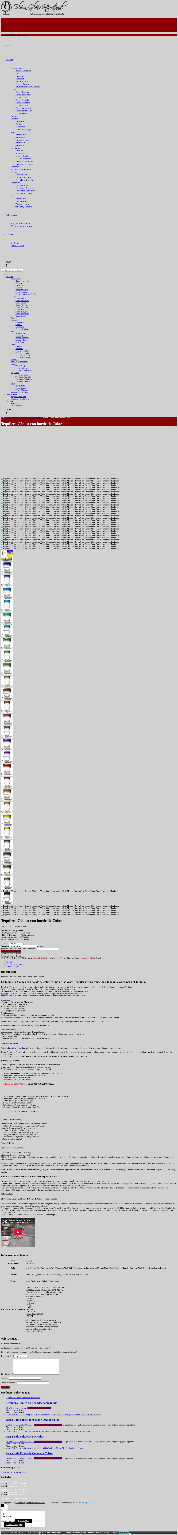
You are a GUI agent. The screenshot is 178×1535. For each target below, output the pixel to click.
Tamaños (5, 946)
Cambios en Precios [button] (8, 1030)
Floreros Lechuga (23, 129)
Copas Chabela (22, 100)
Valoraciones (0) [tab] (12, 966)
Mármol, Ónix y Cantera (21, 206)
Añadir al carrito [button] (39, 1408)
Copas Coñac (21, 97)
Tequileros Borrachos (25, 188)
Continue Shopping (14, 1524)
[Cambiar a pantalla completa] (4, 1528)
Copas (13, 89)
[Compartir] (7, 1528)
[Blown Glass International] (35, 15)
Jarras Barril (20, 134)
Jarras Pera (20, 145)
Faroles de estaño (23, 158)
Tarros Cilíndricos (23, 177)
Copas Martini (21, 105)
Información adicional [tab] (14, 964)
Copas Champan (22, 102)
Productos (9, 60)
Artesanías (37, 958)
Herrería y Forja (22, 81)
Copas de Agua (22, 92)
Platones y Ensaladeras (21, 169)
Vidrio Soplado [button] (7, 1194)
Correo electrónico (9, 1383)
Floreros (14, 118)
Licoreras (15, 166)
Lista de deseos (17, 245)
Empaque (19, 76)
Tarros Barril (21, 174)
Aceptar (124, 1533)
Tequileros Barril (23, 185)
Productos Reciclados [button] (9, 1036)
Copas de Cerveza (23, 94)
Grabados (19, 78)
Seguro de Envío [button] (7, 1143)
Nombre (5, 1378)
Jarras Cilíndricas (22, 140)
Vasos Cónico (21, 201)
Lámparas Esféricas (24, 161)
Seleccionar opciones (48, 1425)
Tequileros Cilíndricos (25, 190)
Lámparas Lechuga (23, 164)
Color (5, 944)
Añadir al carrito (11, 951)
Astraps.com (87, 1503)
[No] (130, 1533)
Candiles (19, 150)
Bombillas (19, 153)
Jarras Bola (20, 137)
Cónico (77, 958)
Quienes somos (11, 215)
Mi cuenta (15, 243)
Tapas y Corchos (22, 84)
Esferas (14, 116)
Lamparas (15, 148)
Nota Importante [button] (7, 1013)
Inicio (8, 45)
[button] (11, 954)
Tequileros (15, 182)
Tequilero (99, 958)
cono (83, 958)
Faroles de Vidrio (22, 156)
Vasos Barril (20, 198)
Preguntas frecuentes (20, 223)
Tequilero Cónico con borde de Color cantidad (18, 949)
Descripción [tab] (10, 962)
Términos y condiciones (21, 226)
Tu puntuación (7, 1356)
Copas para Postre (23, 110)
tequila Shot (90, 958)
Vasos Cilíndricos (22, 204)
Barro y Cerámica (23, 70)
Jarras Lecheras (22, 142)
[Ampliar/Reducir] (2, 1528)
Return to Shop (23, 1521)
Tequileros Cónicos (24, 193)
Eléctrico (19, 73)
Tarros (14, 172)
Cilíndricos (20, 121)
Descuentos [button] (5, 1000)
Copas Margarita (23, 108)
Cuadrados (20, 126)
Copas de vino (21, 113)
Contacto (9, 234)
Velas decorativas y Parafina (27, 86)
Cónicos (19, 124)
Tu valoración (7, 1374)
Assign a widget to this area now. (13, 1472)
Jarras (13, 132)
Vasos (13, 196)
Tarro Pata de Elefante (25, 180)
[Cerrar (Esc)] (9, 1528)
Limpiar (42, 946)
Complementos (17, 68)
